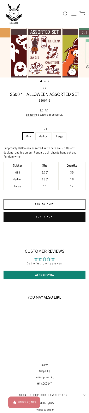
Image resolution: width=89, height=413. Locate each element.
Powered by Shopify (44, 409)
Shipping (31, 114)
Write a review (44, 274)
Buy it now (44, 216)
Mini (28, 136)
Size (44, 128)
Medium (43, 136)
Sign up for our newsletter (43, 395)
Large (59, 136)
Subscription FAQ (44, 377)
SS (44, 88)
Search (44, 365)
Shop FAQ (44, 371)
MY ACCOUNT (44, 383)
